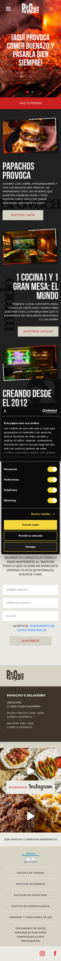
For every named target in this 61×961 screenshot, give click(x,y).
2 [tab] (32, 92)
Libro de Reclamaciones (30, 858)
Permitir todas (30, 524)
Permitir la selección (30, 535)
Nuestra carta (23, 215)
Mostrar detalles (41, 514)
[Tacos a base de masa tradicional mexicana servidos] (30, 770)
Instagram (42, 953)
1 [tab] (27, 92)
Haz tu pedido (30, 103)
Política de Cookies (30, 873)
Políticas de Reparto (30, 884)
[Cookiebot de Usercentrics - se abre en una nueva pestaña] (43, 411)
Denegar (31, 546)
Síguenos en (18, 787)
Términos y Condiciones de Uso (30, 917)
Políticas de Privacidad (30, 895)
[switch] (52, 479)
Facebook (55, 953)
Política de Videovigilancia (31, 906)
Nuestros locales (38, 331)
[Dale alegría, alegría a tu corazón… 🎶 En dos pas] (30, 816)
